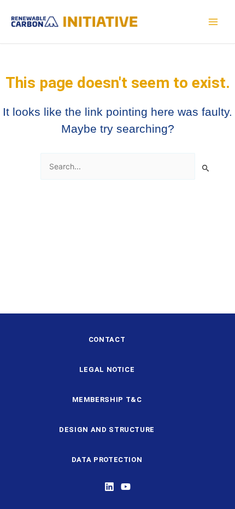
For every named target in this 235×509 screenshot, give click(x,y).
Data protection (107, 459)
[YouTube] (126, 487)
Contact (107, 339)
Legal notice (107, 369)
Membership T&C (107, 399)
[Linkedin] (109, 487)
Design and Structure (107, 429)
